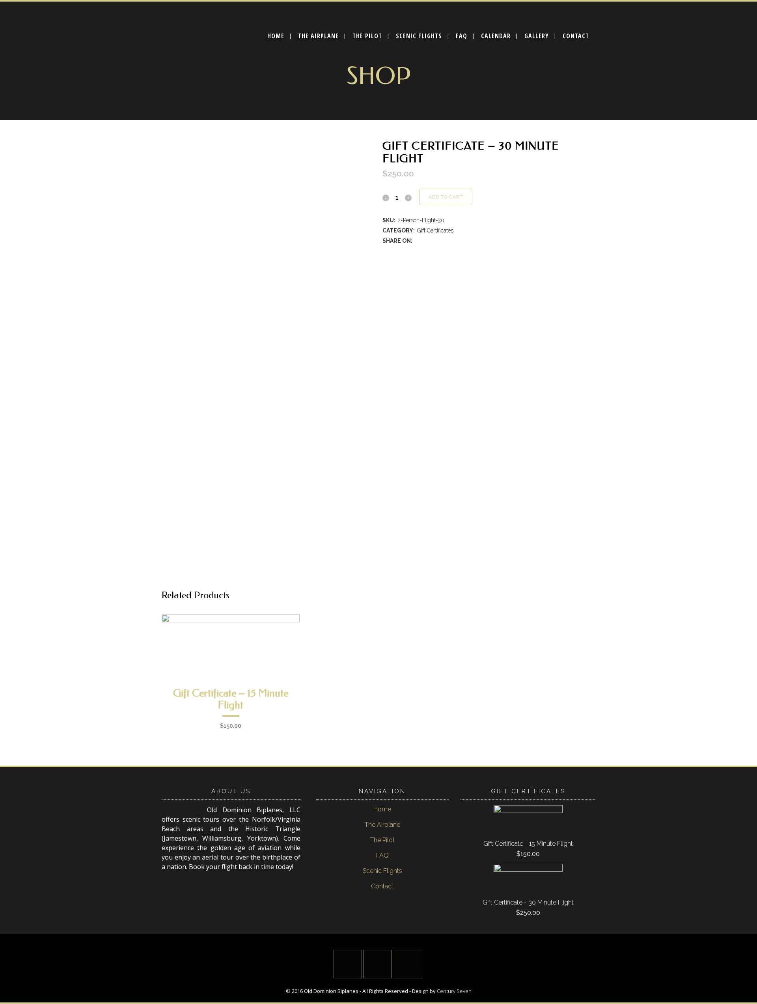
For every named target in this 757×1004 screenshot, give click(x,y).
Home (382, 809)
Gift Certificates (435, 230)
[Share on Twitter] (426, 240)
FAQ (382, 855)
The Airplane (382, 824)
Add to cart (446, 197)
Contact (382, 886)
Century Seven (454, 991)
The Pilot (382, 840)
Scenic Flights (382, 871)
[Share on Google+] (435, 240)
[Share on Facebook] (418, 240)
